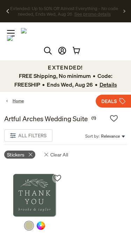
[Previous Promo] (8, 11)
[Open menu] (11, 33)
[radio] (29, 226)
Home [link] (18, 100)
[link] (35, 195)
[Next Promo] (124, 11)
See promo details (72, 14)
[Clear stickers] (31, 155)
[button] (62, 50)
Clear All (59, 154)
